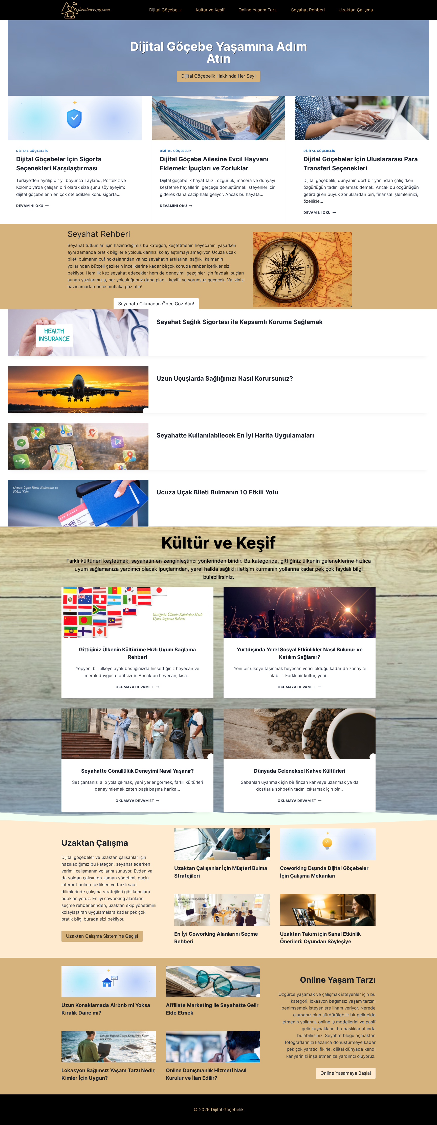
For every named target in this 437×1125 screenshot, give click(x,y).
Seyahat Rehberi (308, 9)
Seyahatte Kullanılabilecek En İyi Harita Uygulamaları (235, 435)
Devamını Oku (31, 206)
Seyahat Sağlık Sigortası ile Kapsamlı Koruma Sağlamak (240, 322)
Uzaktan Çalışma (356, 9)
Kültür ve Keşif (210, 9)
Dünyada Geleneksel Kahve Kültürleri (299, 771)
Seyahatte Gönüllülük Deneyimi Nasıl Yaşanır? (137, 771)
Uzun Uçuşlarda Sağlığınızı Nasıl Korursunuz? (225, 378)
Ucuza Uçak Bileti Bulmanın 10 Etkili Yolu (217, 492)
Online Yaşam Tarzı (257, 9)
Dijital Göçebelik (165, 9)
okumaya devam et (136, 687)
